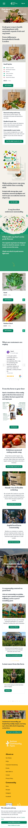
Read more (10, 373)
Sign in (23, 3)
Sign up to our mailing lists (14, 732)
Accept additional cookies (14, 822)
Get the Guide (14, 202)
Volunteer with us (14, 627)
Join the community (14, 541)
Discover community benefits (14, 655)
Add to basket (8, 85)
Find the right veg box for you (14, 141)
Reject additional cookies (14, 825)
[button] (4, 3)
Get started (14, 427)
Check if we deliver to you (14, 504)
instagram (8, 793)
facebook (8, 796)
